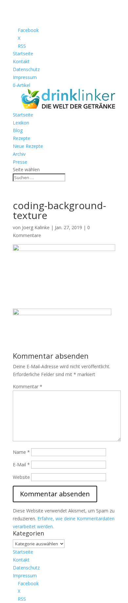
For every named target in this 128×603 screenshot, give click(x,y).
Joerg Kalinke (36, 227)
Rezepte (21, 138)
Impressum (25, 77)
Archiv (19, 154)
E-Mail (21, 464)
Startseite (23, 53)
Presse (20, 162)
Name (21, 452)
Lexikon (21, 123)
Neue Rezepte (28, 146)
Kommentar (27, 386)
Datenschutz (26, 69)
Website (21, 477)
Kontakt (21, 61)
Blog (18, 130)
